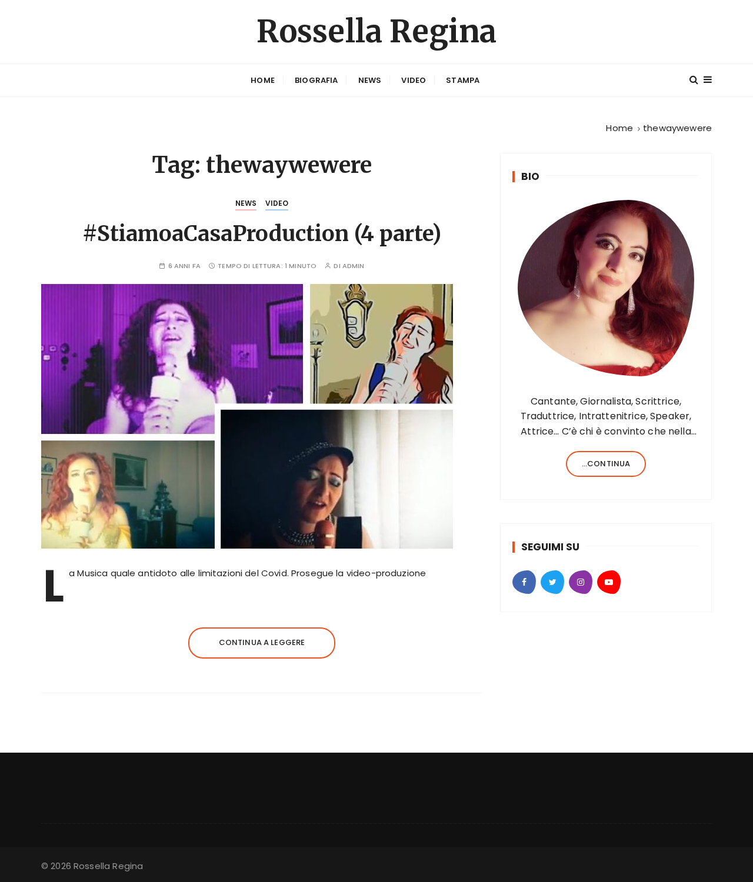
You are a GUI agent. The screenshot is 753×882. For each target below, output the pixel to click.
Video (413, 80)
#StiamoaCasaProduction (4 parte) (261, 233)
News (370, 80)
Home (263, 80)
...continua (606, 463)
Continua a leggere (262, 642)
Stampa (462, 80)
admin (353, 266)
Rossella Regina (376, 31)
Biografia (316, 80)
